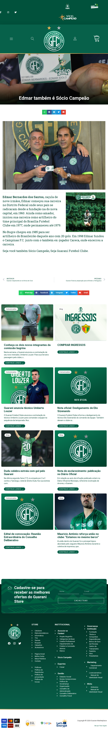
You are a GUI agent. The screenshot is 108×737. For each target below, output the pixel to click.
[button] (44, 112)
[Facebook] (9, 643)
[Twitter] (19, 643)
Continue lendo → (15, 363)
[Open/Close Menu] (11, 38)
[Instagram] (14, 643)
